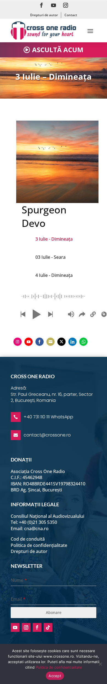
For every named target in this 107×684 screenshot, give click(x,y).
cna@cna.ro (36, 528)
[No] (100, 664)
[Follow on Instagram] (66, 5)
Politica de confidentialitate (59, 667)
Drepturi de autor (44, 15)
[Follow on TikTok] (48, 627)
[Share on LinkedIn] (72, 342)
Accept (55, 676)
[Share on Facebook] (39, 342)
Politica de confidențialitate (39, 545)
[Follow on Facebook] (41, 5)
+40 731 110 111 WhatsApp (48, 417)
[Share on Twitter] (61, 342)
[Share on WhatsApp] (83, 342)
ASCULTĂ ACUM (57, 49)
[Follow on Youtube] (53, 5)
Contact (70, 15)
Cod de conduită (28, 539)
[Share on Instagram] (17, 342)
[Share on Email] (50, 342)
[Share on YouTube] (28, 342)
